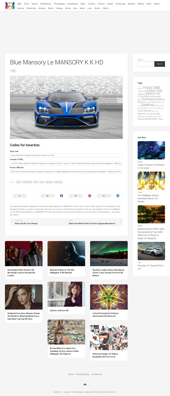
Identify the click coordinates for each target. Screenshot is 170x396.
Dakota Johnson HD (59, 310)
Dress (156, 105)
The (145, 116)
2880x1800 (141, 94)
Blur (144, 102)
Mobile (147, 110)
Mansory (58, 182)
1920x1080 (151, 88)
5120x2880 (27, 182)
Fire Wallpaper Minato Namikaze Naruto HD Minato (148, 198)
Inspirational (72, 4)
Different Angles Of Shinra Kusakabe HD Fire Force (105, 355)
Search (140, 60)
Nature (157, 4)
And (159, 96)
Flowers (101, 4)
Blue (35, 182)
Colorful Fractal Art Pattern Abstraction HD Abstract (106, 314)
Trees (150, 116)
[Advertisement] (85, 29)
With (154, 118)
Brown (148, 102)
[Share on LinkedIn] (108, 196)
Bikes (83, 4)
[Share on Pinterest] (80, 196)
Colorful (158, 102)
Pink (146, 114)
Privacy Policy (82, 374)
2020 (19, 182)
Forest (150, 108)
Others (106, 8)
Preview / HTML (16, 159)
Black (149, 4)
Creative (91, 4)
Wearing (141, 119)
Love (89, 8)
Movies (20, 8)
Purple (150, 114)
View (159, 116)
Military (141, 4)
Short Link (14, 151)
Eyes (139, 108)
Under (155, 116)
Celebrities (31, 8)
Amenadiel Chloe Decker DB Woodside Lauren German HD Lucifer (21, 273)
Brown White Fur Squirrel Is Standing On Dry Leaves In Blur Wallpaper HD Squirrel (64, 351)
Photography (59, 4)
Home (71, 374)
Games (35, 4)
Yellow (160, 119)
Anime (68, 8)
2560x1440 (154, 91)
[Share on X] (24, 196)
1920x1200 (142, 91)
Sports (97, 8)
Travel (26, 4)
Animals (42, 8)
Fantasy (59, 8)
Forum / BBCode (17, 168)
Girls (161, 108)
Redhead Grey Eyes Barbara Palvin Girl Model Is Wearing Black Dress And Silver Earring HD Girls (23, 316)
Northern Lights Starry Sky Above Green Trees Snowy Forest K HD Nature (108, 273)
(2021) (140, 88)
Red (154, 114)
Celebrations (45, 4)
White (148, 118)
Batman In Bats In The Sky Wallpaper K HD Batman (62, 271)
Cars (19, 4)
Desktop (49, 182)
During (162, 105)
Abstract (131, 4)
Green (141, 110)
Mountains (155, 111)
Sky (158, 113)
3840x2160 (153, 93)
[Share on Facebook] (52, 196)
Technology (120, 4)
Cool (162, 102)
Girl (158, 108)
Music (82, 8)
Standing (141, 116)
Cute (75, 8)
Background (150, 99)
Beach (50, 8)
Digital (110, 4)
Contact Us (97, 374)
